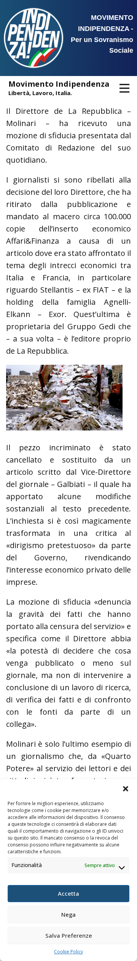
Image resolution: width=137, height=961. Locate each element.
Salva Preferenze (68, 935)
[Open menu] (124, 88)
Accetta (68, 893)
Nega (68, 914)
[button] (125, 789)
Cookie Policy (68, 951)
